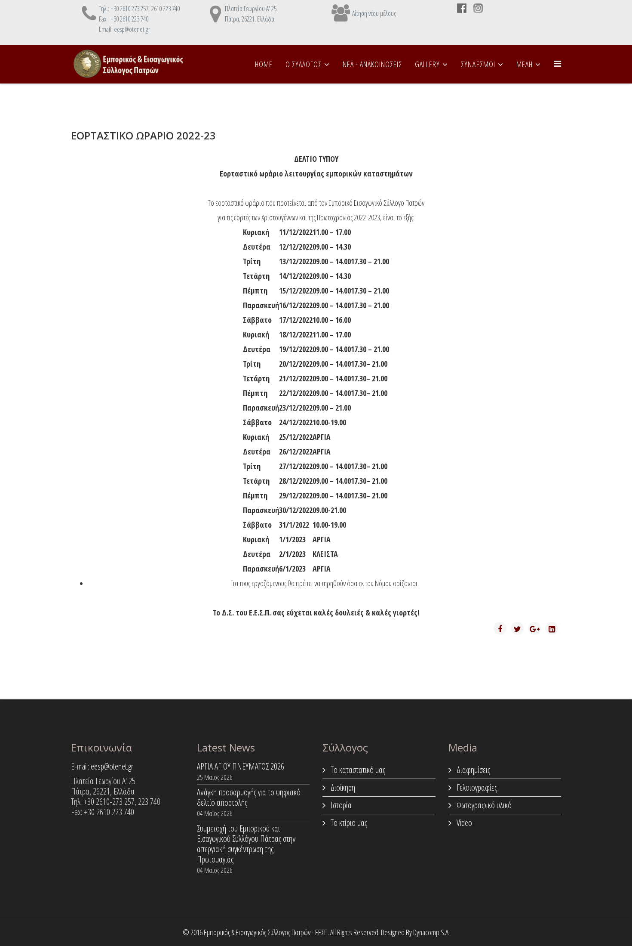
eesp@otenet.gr (112, 766)
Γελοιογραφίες (476, 787)
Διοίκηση (342, 787)
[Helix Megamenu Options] (557, 63)
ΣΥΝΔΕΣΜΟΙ (478, 64)
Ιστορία (340, 805)
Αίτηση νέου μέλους (374, 13)
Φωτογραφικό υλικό (483, 805)
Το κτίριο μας (348, 823)
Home (264, 64)
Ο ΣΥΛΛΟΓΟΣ (303, 64)
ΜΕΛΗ (524, 64)
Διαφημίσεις (472, 770)
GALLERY (427, 64)
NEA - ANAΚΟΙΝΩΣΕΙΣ (372, 64)
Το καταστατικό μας (357, 770)
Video (463, 823)
